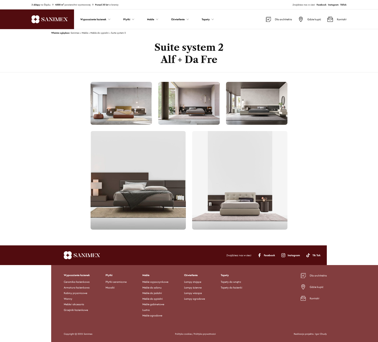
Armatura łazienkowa (77, 287)
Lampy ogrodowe (194, 299)
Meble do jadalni (152, 293)
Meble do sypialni (152, 299)
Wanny (68, 299)
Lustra (146, 310)
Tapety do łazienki (231, 287)
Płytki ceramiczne (116, 282)
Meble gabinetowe (153, 304)
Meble (145, 275)
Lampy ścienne (193, 287)
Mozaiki (110, 287)
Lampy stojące (192, 282)
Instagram (333, 4)
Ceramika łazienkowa (77, 282)
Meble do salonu (152, 287)
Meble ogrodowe (152, 315)
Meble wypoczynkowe (155, 282)
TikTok (343, 4)
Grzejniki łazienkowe (76, 310)
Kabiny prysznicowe (75, 293)
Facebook (321, 4)
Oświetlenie (191, 275)
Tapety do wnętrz (231, 282)
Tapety (225, 275)
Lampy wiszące (193, 293)
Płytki (109, 275)
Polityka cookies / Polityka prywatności (195, 334)
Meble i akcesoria (74, 304)
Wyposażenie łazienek (77, 275)
